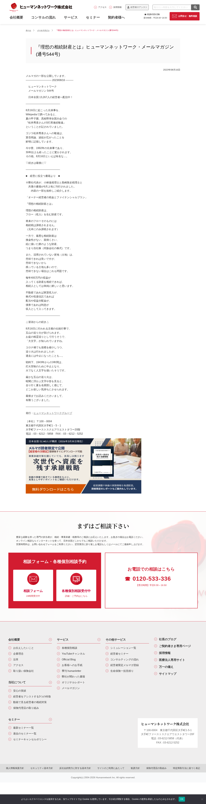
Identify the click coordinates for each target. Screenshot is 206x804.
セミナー (93, 17)
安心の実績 (19, 690)
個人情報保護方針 (15, 768)
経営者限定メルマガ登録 (124, 665)
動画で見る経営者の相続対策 (30, 702)
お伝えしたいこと (23, 648)
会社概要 (14, 639)
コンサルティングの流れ (124, 659)
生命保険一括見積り (122, 671)
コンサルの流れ (43, 17)
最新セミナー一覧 (23, 727)
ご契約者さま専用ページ (175, 646)
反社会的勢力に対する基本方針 (75, 768)
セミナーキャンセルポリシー (30, 739)
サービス (71, 17)
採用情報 (117, 7)
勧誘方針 (135, 768)
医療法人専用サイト (172, 659)
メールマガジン (71, 688)
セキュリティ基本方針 (41, 768)
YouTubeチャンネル (73, 653)
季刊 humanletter (71, 671)
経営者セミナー (119, 653)
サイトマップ (167, 673)
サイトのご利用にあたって (110, 768)
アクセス (102, 7)
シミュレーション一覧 (123, 648)
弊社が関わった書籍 (73, 676)
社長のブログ (167, 639)
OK (181, 799)
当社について (17, 682)
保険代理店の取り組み (26, 708)
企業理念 (18, 653)
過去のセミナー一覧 (24, 733)
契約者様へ (116, 17)
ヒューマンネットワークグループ (52, 413)
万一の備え (166, 666)
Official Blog (69, 659)
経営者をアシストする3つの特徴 (32, 696)
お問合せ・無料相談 (187, 16)
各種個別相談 (69, 648)
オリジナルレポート (73, 682)
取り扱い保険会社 (23, 671)
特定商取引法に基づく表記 (186, 768)
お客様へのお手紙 (72, 665)
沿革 (15, 659)
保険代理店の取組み (156, 768)
